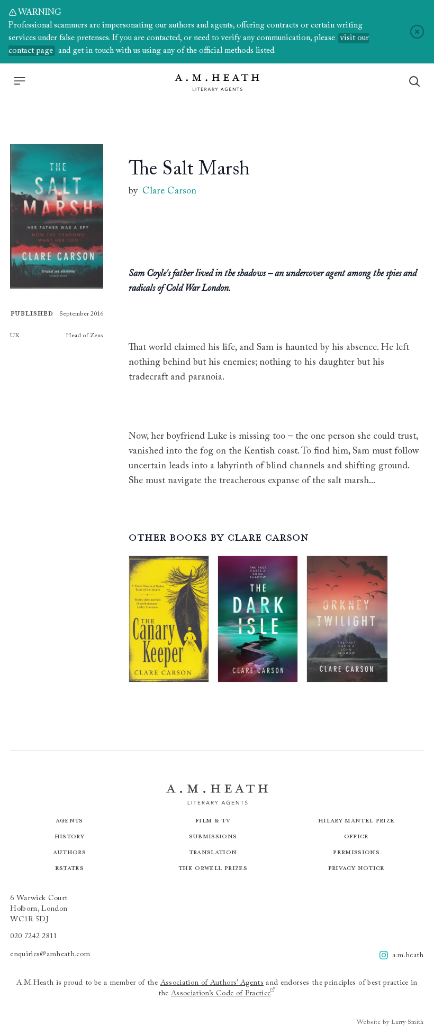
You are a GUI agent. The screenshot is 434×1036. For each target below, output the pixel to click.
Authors (69, 851)
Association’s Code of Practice (221, 993)
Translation (213, 851)
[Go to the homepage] (217, 82)
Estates (69, 867)
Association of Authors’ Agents (212, 983)
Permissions (356, 851)
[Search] (414, 81)
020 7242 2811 (34, 936)
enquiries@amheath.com (50, 954)
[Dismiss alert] (417, 31)
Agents (69, 820)
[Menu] (19, 80)
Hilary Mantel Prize (356, 820)
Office (356, 835)
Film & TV (212, 820)
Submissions (213, 835)
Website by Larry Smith (390, 1022)
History (69, 835)
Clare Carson (169, 191)
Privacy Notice (356, 867)
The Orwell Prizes (212, 867)
